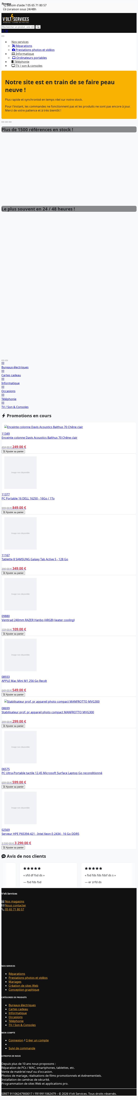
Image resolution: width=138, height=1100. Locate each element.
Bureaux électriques (22, 1005)
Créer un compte (37, 1040)
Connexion (16, 1040)
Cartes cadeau (18, 1009)
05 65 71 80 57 (14, 909)
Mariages (15, 982)
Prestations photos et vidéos (35, 50)
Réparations (23, 46)
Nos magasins (14, 901)
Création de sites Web (23, 986)
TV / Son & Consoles (22, 1025)
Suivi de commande (22, 1048)
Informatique (18, 1013)
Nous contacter (15, 905)
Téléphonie (21, 62)
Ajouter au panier (14, 451)
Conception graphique (24, 990)
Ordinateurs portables (31, 58)
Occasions (16, 1017)
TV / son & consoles (28, 66)
